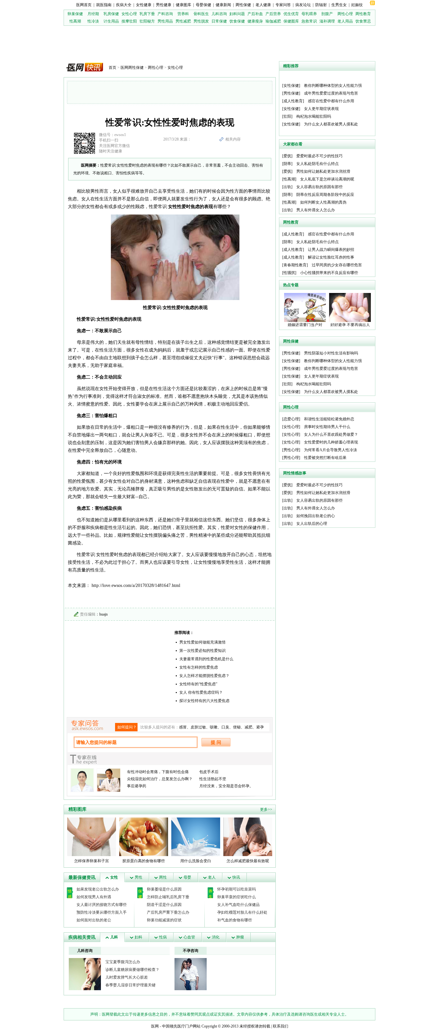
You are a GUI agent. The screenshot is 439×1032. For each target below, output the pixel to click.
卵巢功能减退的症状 (164, 920)
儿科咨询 (219, 14)
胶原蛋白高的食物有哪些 (143, 861)
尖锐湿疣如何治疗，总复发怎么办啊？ (160, 779)
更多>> (266, 809)
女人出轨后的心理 (311, 523)
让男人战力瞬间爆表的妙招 (331, 249)
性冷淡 (93, 21)
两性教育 (363, 14)
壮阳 (287, 116)
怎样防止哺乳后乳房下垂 (168, 897)
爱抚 (287, 156)
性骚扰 (289, 272)
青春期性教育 (295, 265)
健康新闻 (223, 5)
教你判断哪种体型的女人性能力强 (333, 85)
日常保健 (219, 21)
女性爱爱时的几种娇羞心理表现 (331, 442)
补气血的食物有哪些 (234, 920)
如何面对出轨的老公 (93, 920)
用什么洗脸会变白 (195, 861)
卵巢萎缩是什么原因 (164, 889)
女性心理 (129, 14)
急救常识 (309, 21)
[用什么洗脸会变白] (195, 836)
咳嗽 (214, 727)
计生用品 (111, 21)
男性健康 (163, 5)
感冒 (183, 727)
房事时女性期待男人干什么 (327, 427)
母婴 (187, 877)
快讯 (236, 877)
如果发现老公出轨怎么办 (97, 889)
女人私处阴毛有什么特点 (317, 163)
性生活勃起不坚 (212, 779)
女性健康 (143, 5)
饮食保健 (237, 21)
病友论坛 (303, 5)
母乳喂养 (309, 14)
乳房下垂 (147, 14)
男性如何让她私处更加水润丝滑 (323, 171)
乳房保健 (111, 14)
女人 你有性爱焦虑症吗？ (201, 692)
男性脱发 (201, 21)
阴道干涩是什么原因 (164, 904)
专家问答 (283, 5)
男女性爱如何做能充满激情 (202, 642)
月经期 (93, 14)
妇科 (138, 937)
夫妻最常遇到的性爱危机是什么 (206, 659)
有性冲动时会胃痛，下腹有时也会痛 (158, 772)
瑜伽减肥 (273, 21)
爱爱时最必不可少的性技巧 (319, 156)
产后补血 (255, 14)
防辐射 (321, 5)
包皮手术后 (209, 772)
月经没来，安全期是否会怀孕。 (226, 786)
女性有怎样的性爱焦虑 (198, 667)
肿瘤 (240, 937)
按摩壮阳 (129, 21)
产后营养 (273, 14)
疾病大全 (123, 5)
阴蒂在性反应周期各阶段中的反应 (325, 194)
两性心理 (345, 14)
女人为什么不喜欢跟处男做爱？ (331, 434)
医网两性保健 (132, 67)
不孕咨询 (190, 950)
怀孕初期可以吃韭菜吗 (236, 889)
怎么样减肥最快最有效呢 (248, 861)
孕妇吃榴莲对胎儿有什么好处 (242, 912)
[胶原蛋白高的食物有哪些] (143, 836)
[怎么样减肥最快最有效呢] (247, 836)
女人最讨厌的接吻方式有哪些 (101, 904)
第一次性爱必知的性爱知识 (202, 650)
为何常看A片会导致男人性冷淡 (330, 450)
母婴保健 (203, 5)
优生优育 (291, 14)
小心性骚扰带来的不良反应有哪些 (329, 272)
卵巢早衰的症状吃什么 (236, 897)
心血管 (189, 937)
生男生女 (339, 5)
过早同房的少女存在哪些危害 (337, 265)
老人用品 (345, 21)
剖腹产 (327, 14)
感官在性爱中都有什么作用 (331, 101)
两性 (163, 877)
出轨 (287, 187)
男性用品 (165, 21)
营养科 (183, 14)
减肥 (248, 727)
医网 (155, 1026)
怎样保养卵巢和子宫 (91, 861)
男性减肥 (183, 21)
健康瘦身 (255, 21)
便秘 (237, 727)
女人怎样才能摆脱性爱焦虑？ (204, 675)
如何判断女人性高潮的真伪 (323, 202)
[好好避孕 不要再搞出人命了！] (350, 307)
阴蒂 (287, 163)
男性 (138, 877)
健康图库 (183, 5)
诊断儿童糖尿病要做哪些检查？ (132, 969)
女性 (114, 877)
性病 (163, 937)
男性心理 (291, 450)
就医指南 (104, 5)
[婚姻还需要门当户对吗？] (305, 307)
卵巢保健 (75, 14)
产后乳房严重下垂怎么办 (168, 912)
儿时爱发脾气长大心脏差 (126, 977)
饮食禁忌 (363, 21)
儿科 (114, 937)
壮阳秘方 (147, 21)
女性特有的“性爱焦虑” (198, 684)
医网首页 (84, 5)
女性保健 (291, 85)
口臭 (225, 727)
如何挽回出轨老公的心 (315, 516)
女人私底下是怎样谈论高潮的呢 (327, 179)
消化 (216, 937)
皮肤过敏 (198, 727)
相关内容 (233, 139)
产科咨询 (165, 14)
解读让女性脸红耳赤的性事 (331, 257)
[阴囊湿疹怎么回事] (85, 974)
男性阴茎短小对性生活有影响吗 (331, 353)
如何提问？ (127, 727)
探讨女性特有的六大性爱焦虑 (204, 701)
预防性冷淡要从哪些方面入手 (101, 912)
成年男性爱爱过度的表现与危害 (331, 93)
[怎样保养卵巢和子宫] (91, 836)
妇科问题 (237, 14)
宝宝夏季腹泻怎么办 (122, 962)
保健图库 (291, 21)
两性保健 (243, 5)
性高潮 (75, 21)
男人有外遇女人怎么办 (315, 210)
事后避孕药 (136, 786)
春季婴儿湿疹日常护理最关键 (130, 985)
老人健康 (263, 5)
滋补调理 (327, 21)
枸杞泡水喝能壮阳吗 (313, 116)
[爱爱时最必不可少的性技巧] (191, 974)
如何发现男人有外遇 (93, 897)
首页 (112, 67)
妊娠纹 (357, 5)
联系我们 (280, 1026)
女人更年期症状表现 (321, 108)
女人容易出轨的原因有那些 (319, 187)
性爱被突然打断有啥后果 (325, 457)
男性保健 (291, 93)
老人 (212, 877)
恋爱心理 (291, 419)
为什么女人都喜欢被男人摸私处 (331, 124)
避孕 (260, 727)
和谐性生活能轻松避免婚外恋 (329, 419)
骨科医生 (201, 14)
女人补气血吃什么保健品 (238, 904)
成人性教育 (293, 101)
